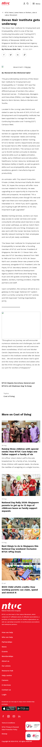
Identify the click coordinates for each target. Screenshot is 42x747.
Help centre (7, 675)
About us (5, 661)
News (4, 647)
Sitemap (4, 734)
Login (4, 695)
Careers (5, 680)
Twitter (12, 54)
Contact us (6, 690)
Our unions (6, 666)
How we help (7, 632)
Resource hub (7, 671)
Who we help (7, 637)
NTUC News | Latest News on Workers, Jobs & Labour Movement (21, 14)
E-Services (6, 685)
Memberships (7, 656)
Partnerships (7, 642)
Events (5, 651)
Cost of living (9, 396)
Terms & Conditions (8, 723)
